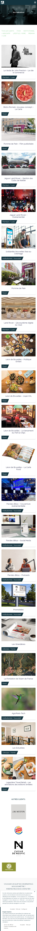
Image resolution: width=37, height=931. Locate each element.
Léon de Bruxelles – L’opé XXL (18, 396)
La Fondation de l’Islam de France (18, 679)
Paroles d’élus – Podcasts (19, 575)
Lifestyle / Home (19, 33)
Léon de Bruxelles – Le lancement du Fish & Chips (18, 432)
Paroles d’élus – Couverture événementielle (18, 505)
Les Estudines (18, 748)
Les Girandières (18, 644)
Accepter (12, 909)
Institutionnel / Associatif (11, 258)
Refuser (18, 909)
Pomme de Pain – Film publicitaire (18, 144)
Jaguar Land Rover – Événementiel (18, 216)
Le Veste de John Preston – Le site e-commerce (19, 71)
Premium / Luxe (8, 77)
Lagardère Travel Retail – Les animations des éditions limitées (18, 783)
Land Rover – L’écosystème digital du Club (18, 324)
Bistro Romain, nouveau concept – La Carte (18, 108)
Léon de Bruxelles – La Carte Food (18, 468)
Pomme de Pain (18, 288)
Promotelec (18, 610)
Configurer (24, 909)
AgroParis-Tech (18, 713)
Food (19, 31)
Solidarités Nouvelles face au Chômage (18, 252)
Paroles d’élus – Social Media (18, 540)
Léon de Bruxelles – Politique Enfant (18, 360)
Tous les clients (7, 31)
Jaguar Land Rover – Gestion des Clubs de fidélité (18, 179)
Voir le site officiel (8, 924)
